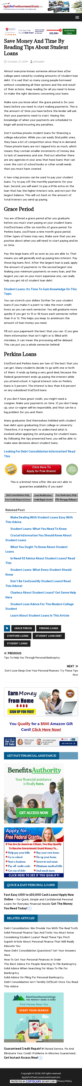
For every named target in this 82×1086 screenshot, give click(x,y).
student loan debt (49, 636)
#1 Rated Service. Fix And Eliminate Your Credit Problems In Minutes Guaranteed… (40, 1053)
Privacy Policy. (64, 1081)
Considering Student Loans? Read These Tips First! (37, 937)
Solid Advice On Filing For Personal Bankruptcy (34, 977)
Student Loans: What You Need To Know (38, 529)
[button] (76, 17)
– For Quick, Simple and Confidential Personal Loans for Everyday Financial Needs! (39, 901)
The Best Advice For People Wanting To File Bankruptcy (40, 964)
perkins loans (48, 628)
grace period (23, 628)
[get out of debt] (41, 744)
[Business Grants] (34, 875)
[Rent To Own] (34, 1040)
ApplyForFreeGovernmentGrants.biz (41, 1077)
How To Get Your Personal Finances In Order (32, 959)
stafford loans (17, 636)
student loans (17, 644)
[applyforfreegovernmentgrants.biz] (41, 11)
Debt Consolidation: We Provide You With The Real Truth (41, 928)
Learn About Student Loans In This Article (39, 615)
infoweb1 (38, 62)
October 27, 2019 (18, 62)
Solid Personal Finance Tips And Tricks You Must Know (39, 932)
